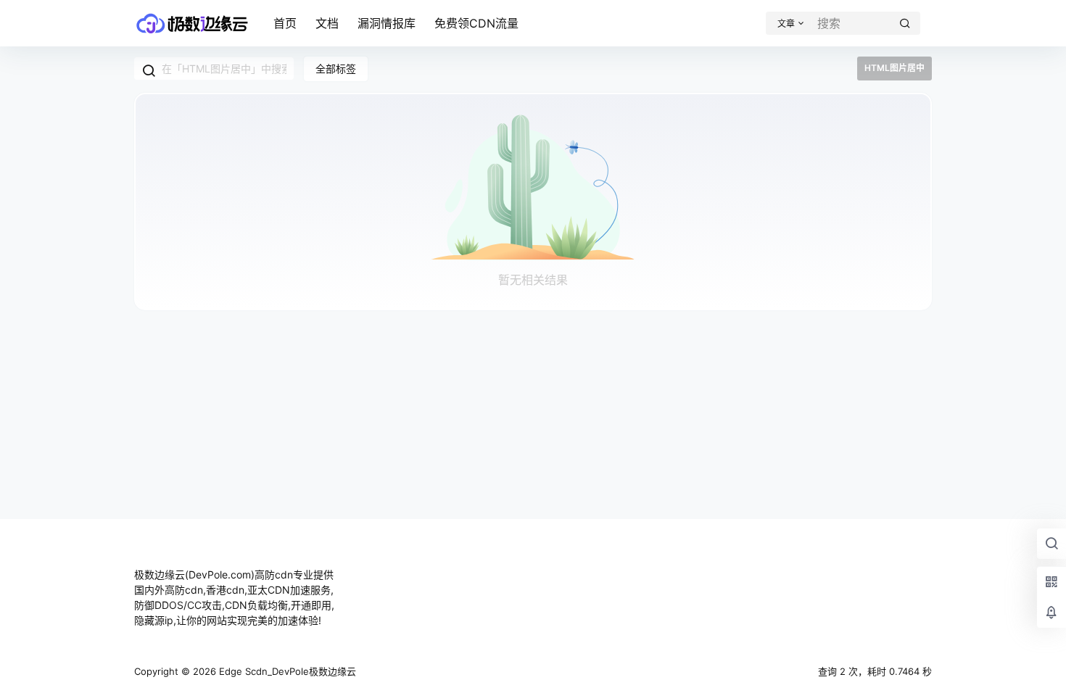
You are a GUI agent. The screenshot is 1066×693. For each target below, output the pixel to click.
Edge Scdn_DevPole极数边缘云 (286, 671)
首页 (285, 23)
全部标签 (335, 68)
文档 (327, 23)
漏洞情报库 (387, 23)
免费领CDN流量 (476, 23)
